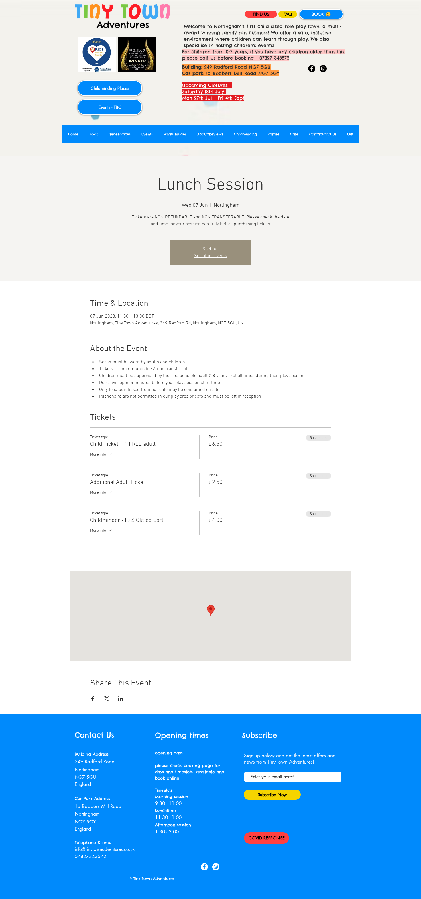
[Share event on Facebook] (92, 698)
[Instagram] (323, 68)
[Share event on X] (106, 698)
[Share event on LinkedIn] (120, 698)
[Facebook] (311, 68)
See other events (210, 256)
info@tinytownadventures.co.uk (105, 849)
